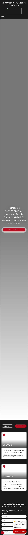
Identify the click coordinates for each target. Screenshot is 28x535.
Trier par (4, 425)
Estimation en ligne (20, 531)
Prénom (5, 516)
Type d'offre (5, 527)
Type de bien (5, 531)
